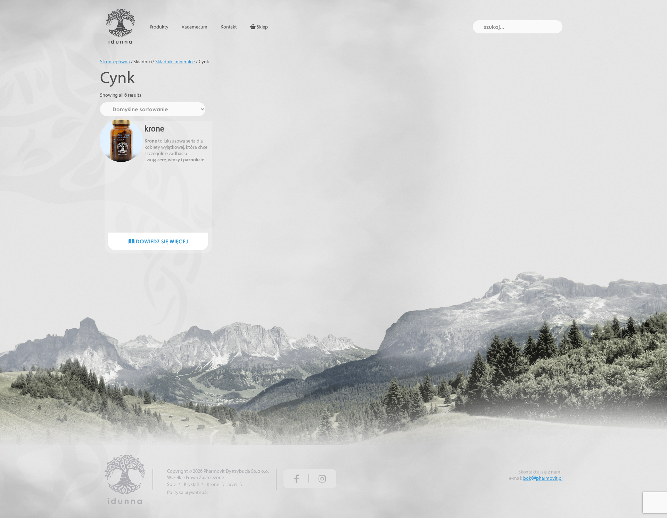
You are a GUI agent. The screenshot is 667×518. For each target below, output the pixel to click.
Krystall (191, 484)
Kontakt (229, 27)
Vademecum (194, 27)
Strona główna (115, 62)
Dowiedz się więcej (161, 241)
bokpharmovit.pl (542, 478)
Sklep (261, 27)
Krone (213, 484)
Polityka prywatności (188, 492)
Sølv (171, 484)
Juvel (232, 484)
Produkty (159, 27)
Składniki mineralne (175, 62)
